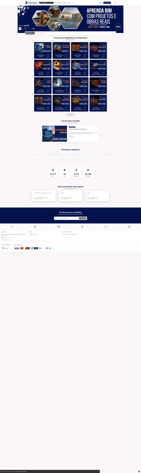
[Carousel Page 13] (80, 144)
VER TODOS (70, 114)
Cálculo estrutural (89, 153)
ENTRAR (100, 2)
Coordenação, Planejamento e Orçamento (105, 153)
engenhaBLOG (42, 2)
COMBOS (69, 2)
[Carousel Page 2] (62, 144)
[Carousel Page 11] (77, 144)
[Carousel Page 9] (74, 144)
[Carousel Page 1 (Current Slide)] (60, 144)
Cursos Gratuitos (80, 158)
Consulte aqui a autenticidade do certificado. (69, 234)
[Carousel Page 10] (75, 144)
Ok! (98, 471)
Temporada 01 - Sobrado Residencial (35, 153)
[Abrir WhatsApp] (138, 470)
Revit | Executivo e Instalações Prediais (73, 153)
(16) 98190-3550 (5, 235)
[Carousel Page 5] (67, 144)
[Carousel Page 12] (79, 144)
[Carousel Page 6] (69, 144)
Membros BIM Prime (49, 2)
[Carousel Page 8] (72, 144)
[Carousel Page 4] (65, 144)
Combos (71, 158)
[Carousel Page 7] (70, 144)
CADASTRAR (82, 218)
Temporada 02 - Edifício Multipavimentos (54, 153)
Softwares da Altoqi (61, 158)
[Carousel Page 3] (64, 144)
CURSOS (64, 2)
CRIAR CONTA (107, 2)
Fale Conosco (4, 237)
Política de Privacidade (33, 234)
